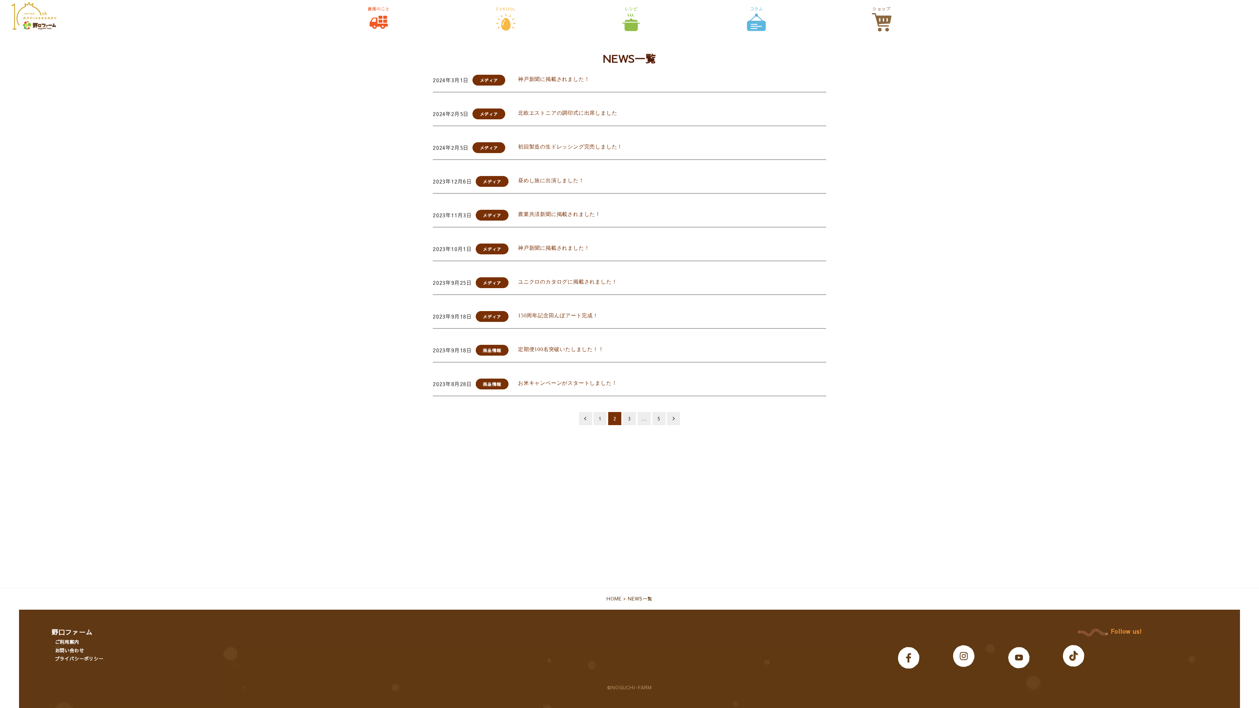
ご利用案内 (67, 642)
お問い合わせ (69, 650)
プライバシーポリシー (79, 658)
